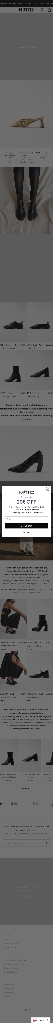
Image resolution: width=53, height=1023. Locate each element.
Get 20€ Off (26, 525)
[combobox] (40, 1020)
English (41, 1020)
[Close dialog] (48, 488)
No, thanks (26, 532)
